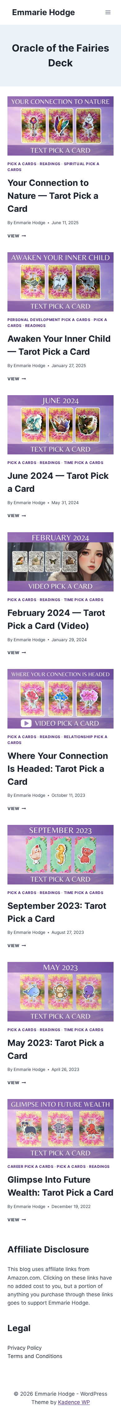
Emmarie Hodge (29, 222)
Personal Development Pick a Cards (49, 319)
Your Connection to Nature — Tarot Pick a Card (52, 196)
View (16, 235)
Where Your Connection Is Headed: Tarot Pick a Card (57, 768)
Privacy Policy (24, 1348)
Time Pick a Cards (84, 462)
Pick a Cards (21, 163)
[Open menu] (108, 12)
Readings (50, 163)
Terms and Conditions (34, 1356)
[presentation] (60, 126)
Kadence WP (74, 1402)
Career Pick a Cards (30, 1166)
